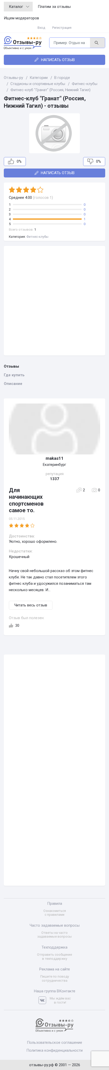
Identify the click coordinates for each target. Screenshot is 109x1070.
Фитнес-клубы (37, 237)
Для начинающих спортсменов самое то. (26, 500)
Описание (13, 383)
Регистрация (61, 28)
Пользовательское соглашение (54, 1042)
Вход (41, 28)
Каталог (16, 6)
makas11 (55, 458)
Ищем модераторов (21, 18)
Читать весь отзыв (30, 605)
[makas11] (54, 429)
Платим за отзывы (54, 6)
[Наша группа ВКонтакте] (44, 1000)
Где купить (14, 375)
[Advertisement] (54, 300)
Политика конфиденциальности (54, 1050)
